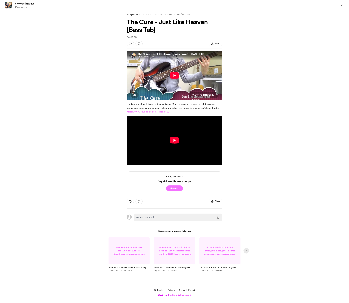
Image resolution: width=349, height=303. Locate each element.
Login (341, 5)
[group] (129, 255)
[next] (246, 250)
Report (191, 290)
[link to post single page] (129, 255)
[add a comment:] (139, 43)
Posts (148, 14)
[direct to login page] (178, 217)
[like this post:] (130, 43)
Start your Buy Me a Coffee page (173, 295)
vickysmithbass (24, 3)
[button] (159, 290)
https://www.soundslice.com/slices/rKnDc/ (149, 111)
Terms (182, 290)
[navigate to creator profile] (8, 5)
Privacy (171, 290)
